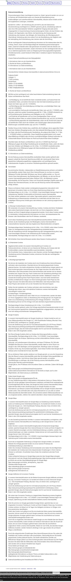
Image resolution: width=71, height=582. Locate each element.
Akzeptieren (56, 572)
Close (1, 580)
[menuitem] (9, 3)
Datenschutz (29, 568)
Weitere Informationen (46, 572)
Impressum (23, 568)
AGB (35, 568)
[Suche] (63, 3)
